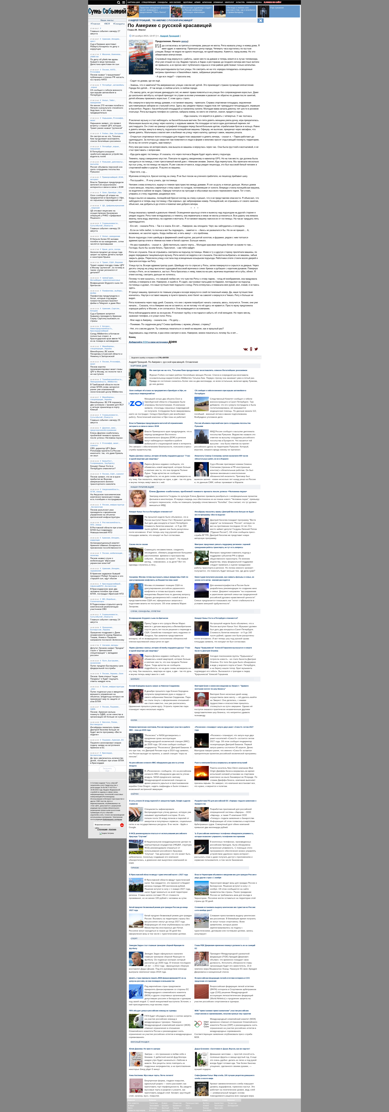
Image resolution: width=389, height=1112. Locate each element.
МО (103, 599)
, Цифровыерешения (114, 206)
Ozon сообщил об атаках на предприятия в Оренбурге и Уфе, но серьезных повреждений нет (107, 197)
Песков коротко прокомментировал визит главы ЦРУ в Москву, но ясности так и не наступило (106, 370)
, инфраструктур (116, 505)
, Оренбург (112, 192)
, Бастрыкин (112, 661)
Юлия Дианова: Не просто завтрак (144, 1049)
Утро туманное (277, 8)
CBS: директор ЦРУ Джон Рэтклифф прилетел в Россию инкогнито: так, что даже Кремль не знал (106, 452)
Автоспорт (219, 1106)
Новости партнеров (136, 1110)
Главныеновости (109, 223)
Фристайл (218, 1108)
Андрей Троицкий (140, 20)
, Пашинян (113, 707)
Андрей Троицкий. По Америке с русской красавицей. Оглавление (163, 362)
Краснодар (107, 753)
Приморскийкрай (109, 177)
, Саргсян (115, 308)
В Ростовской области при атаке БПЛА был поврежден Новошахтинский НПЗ (106, 530)
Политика (153, 1103)
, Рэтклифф (117, 118)
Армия (197, 2)
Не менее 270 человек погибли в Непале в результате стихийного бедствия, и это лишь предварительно (106, 109)
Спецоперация (149, 2)
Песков (105, 70)
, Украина (107, 349)
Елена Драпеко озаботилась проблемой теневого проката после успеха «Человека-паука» (106, 435)
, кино (112, 428)
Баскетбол (219, 1103)
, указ (92, 689)
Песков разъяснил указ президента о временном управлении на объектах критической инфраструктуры (105, 513)
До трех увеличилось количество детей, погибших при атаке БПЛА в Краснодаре (107, 760)
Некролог (229, 2)
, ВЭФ (120, 177)
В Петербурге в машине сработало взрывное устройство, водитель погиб (106, 154)
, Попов (113, 722)
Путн (104, 661)
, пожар (98, 492)
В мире (131, 1106)
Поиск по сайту (273, 2)
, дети (110, 249)
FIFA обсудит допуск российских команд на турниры (153, 1011)
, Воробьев (110, 599)
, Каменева (115, 54)
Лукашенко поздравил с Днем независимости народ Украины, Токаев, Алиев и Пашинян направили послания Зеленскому (107, 636)
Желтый (165, 1108)
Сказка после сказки (138, 544)
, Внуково (118, 262)
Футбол (206, 1103)
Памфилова (107, 291)
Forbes (105, 133)
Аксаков (106, 645)
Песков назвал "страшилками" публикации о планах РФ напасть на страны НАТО (107, 77)
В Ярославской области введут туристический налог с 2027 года (158, 875)
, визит (115, 443)
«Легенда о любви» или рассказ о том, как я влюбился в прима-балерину (240, 10)
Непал (105, 100)
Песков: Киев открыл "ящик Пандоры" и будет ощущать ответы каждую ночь (104, 678)
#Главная (95, 24)
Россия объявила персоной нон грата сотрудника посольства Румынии (106, 169)
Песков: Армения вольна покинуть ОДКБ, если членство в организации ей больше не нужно (107, 714)
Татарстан (232, 1103)
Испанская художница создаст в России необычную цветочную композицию (197, 10)
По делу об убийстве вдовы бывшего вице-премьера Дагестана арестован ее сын (104, 61)
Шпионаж (207, 2)
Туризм (135, 868)
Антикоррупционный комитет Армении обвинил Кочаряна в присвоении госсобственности (105, 545)
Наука (134, 720)
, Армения (115, 740)
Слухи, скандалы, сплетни (145, 611)
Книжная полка (254, 2)
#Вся (107, 24)
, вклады (114, 645)
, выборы (118, 291)
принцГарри (107, 278)
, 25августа (108, 417)
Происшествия (192, 1103)
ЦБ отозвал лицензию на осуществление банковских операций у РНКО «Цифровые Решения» (105, 214)
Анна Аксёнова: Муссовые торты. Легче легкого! (151, 1075)
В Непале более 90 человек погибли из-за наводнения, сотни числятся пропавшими (107, 241)
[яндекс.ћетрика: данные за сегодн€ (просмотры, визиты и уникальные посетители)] (107, 833)
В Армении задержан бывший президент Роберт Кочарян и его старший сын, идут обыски (106, 576)
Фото (130, 1108)
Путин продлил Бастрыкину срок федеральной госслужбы (106, 666)
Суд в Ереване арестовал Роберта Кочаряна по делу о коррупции (104, 46)
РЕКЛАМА (112, 829)
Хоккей (206, 1106)
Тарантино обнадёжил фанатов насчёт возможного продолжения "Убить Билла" (154, 10)
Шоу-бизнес (175, 2)
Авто (188, 1106)
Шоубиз (135, 679)
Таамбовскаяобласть (112, 379)
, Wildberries (112, 382)
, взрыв (93, 87)
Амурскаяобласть (110, 489)
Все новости (133, 1103)
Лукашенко (107, 627)
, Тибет (111, 100)
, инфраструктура (116, 687)
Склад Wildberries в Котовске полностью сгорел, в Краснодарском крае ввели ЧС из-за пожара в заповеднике (105, 337)
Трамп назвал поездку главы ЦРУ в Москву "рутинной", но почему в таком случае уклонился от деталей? (107, 269)
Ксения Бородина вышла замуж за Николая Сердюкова (154, 686)
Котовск (105, 326)
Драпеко (106, 428)
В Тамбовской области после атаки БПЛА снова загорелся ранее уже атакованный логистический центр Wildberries (106, 388)
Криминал (218, 2)
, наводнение (114, 236)
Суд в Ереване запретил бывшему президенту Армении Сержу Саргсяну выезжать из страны (106, 317)
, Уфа (119, 192)
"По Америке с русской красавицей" (172, 20)
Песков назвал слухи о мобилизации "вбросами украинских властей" (102, 560)
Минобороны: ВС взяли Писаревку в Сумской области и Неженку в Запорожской (106, 353)
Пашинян (106, 740)
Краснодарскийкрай (111, 584)
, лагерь (116, 249)
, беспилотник (96, 507)
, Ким (111, 133)
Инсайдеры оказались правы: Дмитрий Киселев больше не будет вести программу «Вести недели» (106, 731)
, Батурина (118, 133)
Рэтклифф (107, 443)
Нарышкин (107, 118)
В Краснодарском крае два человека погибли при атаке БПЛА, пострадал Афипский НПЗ (107, 591)
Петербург (107, 85)
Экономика (154, 1106)
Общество (177, 1103)
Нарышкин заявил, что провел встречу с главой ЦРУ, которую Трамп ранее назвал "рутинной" (106, 125)
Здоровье (188, 2)
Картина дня (134, 2)
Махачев (106, 54)
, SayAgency (109, 463)
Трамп (105, 262)
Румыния (106, 162)
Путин (105, 687)
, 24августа (108, 617)
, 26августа (108, 226)
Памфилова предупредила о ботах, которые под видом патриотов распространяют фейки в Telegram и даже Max (105, 299)
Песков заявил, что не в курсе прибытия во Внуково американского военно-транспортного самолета (105, 480)
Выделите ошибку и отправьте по (150, 358)
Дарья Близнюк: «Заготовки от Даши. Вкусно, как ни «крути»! (222, 1049)
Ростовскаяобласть (111, 522)
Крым (104, 249)
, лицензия (95, 208)
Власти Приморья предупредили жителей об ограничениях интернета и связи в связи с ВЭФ (107, 184)
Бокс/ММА (207, 1110)
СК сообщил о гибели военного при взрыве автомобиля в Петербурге (106, 92)
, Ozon (120, 674)
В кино (164, 1103)
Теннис (206, 1108)
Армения (106, 39)
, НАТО (112, 70)
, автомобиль (118, 85)
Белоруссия (233, 1106)
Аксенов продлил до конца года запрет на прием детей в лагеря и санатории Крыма (106, 254)
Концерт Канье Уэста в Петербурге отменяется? (103, 467)
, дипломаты (116, 162)
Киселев (106, 722)
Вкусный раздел (140, 1042)
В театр (152, 1110)
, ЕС (122, 740)
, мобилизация (115, 553)
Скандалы (163, 2)
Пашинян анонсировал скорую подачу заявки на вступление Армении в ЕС (105, 745)
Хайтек (134, 794)
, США (111, 262)
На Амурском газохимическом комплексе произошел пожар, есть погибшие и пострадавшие (106, 496)
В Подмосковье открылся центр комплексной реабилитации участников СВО (106, 606)
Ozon (104, 192)
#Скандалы (118, 24)
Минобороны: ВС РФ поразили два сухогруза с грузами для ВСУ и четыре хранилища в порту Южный (107, 406)
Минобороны (108, 346)
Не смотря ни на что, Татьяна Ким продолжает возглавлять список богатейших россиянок (105, 138)
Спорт (134, 939)
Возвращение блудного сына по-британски (148, 618)
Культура (240, 2)
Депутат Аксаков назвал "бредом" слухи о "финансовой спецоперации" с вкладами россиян (107, 651)
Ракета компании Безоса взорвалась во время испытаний (221, 763)
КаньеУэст (107, 461)
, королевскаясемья (111, 280)
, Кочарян (115, 39)
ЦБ (103, 206)
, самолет (119, 474)
